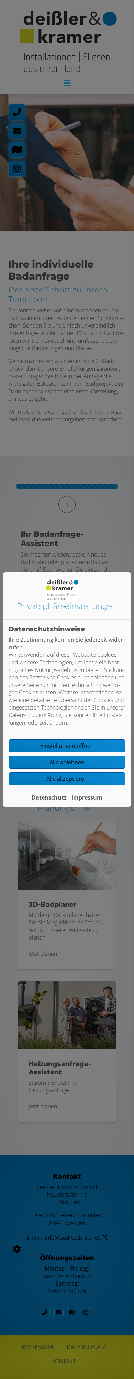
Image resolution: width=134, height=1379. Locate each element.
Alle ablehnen (67, 762)
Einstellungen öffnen (67, 746)
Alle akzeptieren (67, 778)
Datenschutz (49, 797)
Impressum (86, 797)
